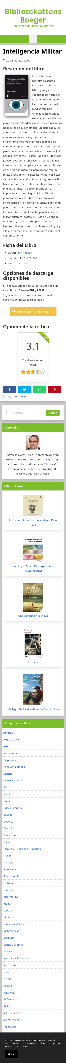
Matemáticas (11, 931)
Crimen (7, 801)
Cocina (7, 787)
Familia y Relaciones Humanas (22, 849)
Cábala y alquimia (14, 767)
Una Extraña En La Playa (33, 615)
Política (7, 985)
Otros (6, 972)
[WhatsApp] (40, 389)
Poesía (7, 979)
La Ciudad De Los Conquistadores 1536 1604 (33, 522)
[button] (33, 39)
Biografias (9, 760)
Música (7, 951)
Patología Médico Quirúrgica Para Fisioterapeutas (33, 568)
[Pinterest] (55, 389)
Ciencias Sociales (13, 780)
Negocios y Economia (16, 958)
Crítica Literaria (12, 808)
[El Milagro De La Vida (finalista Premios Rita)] (33, 690)
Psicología (9, 992)
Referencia (10, 999)
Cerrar (11, 1054)
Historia (24, 396)
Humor (7, 890)
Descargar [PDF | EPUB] (33, 311)
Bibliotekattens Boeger (33, 15)
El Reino (33, 662)
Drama (7, 828)
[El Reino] (33, 644)
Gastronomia (11, 876)
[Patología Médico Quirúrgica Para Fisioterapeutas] (33, 550)
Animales (9, 732)
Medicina (8, 938)
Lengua (8, 910)
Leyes (6, 917)
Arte (6, 746)
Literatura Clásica (14, 924)
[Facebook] (10, 389)
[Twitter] (25, 389)
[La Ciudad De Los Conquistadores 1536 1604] (33, 506)
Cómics (7, 794)
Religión (8, 1006)
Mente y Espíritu (13, 944)
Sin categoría (11, 1020)
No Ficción (9, 965)
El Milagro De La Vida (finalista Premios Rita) (33, 709)
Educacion (9, 835)
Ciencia (7, 773)
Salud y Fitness (12, 1013)
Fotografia (9, 869)
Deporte (8, 821)
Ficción (7, 855)
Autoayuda (10, 753)
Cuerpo (7, 814)
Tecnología (9, 1026)
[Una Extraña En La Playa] (33, 598)
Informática (10, 896)
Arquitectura (11, 739)
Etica (6, 842)
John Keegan (24, 252)
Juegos (7, 903)
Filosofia (8, 862)
